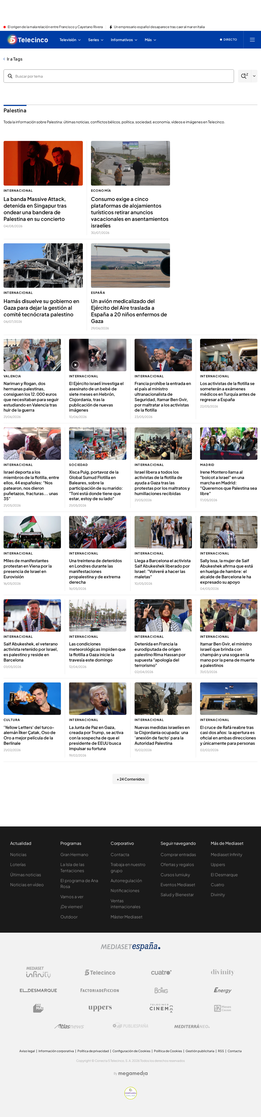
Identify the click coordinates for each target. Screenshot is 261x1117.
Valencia (12, 376)
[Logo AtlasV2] (69, 1026)
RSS (221, 1051)
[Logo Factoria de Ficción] (100, 990)
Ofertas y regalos (177, 864)
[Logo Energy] (223, 990)
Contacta (120, 854)
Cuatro (217, 884)
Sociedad (78, 465)
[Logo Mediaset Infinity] (38, 972)
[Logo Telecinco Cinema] (161, 1008)
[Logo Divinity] (222, 972)
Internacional (18, 191)
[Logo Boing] (161, 990)
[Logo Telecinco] (100, 972)
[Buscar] (244, 76)
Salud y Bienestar (177, 894)
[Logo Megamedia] (133, 1073)
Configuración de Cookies (131, 1051)
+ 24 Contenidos (131, 779)
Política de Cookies (168, 1051)
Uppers (218, 864)
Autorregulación (126, 880)
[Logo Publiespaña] (130, 1026)
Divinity (218, 894)
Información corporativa (56, 1051)
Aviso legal (27, 1051)
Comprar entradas (178, 854)
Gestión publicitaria (200, 1051)
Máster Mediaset (126, 916)
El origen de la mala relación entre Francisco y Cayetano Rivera (55, 27)
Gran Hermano (74, 854)
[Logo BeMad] (38, 1008)
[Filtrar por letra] (254, 76)
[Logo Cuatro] (161, 972)
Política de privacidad (93, 1051)
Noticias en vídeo (27, 884)
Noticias (18, 854)
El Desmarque (224, 874)
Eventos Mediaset (178, 884)
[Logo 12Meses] (222, 1008)
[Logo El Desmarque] (38, 990)
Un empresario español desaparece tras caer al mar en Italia (159, 27)
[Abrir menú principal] (252, 39)
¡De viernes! (71, 906)
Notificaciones (125, 890)
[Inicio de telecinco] (27, 39)
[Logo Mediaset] (130, 949)
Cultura (12, 720)
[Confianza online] (130, 1098)
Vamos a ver (71, 896)
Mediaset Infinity (226, 854)
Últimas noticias (25, 874)
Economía (101, 191)
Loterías (18, 864)
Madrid (207, 465)
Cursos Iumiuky (175, 874)
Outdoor (68, 916)
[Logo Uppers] (100, 1008)
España (98, 293)
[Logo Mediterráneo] (192, 1026)
